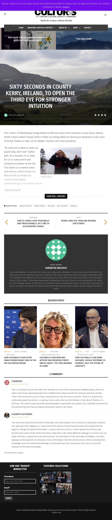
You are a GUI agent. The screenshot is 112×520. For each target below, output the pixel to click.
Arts (87, 351)
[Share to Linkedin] (102, 115)
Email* (7, 488)
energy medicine (26, 206)
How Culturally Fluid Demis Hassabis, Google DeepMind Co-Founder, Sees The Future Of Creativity (90, 361)
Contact (87, 28)
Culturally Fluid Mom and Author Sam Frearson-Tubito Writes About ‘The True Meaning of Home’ (56, 361)
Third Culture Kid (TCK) (51, 354)
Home (21, 28)
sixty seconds (62, 206)
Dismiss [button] (66, 7)
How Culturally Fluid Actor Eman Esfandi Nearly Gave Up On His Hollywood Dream (20, 360)
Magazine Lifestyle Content (40, 28)
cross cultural (20, 351)
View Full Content (56, 196)
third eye (73, 206)
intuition (51, 206)
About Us (63, 28)
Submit (8, 498)
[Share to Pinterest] (105, 115)
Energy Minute (39, 206)
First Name (9, 476)
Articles (8, 80)
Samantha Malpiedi (16, 115)
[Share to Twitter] (98, 115)
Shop (75, 28)
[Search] (105, 14)
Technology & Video (85, 354)
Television (10, 354)
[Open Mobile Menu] (6, 14)
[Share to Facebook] (95, 115)
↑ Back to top (56, 513)
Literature (54, 351)
